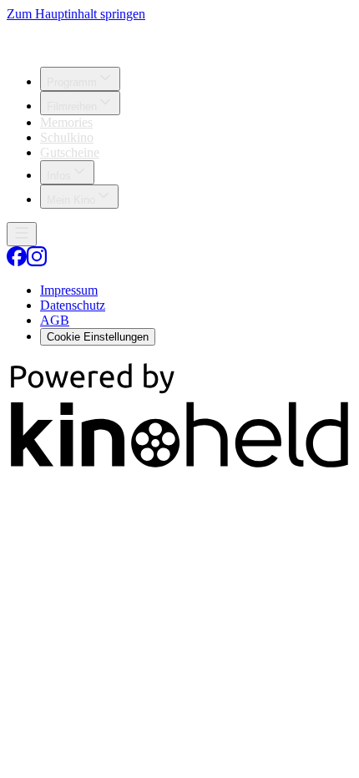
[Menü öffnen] (22, 234)
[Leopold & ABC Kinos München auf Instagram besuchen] (37, 262)
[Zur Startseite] (179, 37)
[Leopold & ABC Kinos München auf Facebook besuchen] (17, 262)
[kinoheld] (179, 467)
